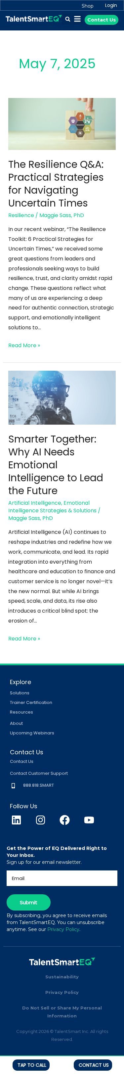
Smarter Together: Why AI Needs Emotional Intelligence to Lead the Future (55, 465)
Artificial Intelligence (34, 503)
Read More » (24, 345)
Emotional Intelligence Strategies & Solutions (52, 506)
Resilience (21, 215)
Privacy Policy (63, 929)
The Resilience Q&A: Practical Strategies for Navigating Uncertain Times (56, 183)
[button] (67, 19)
